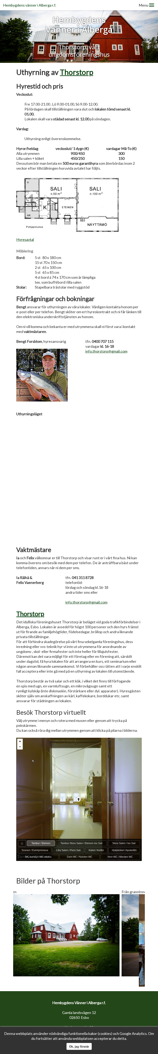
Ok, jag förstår (79, 1046)
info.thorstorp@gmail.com (106, 351)
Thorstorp (76, 72)
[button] (151, 5)
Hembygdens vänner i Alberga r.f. (29, 5)
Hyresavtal (25, 239)
